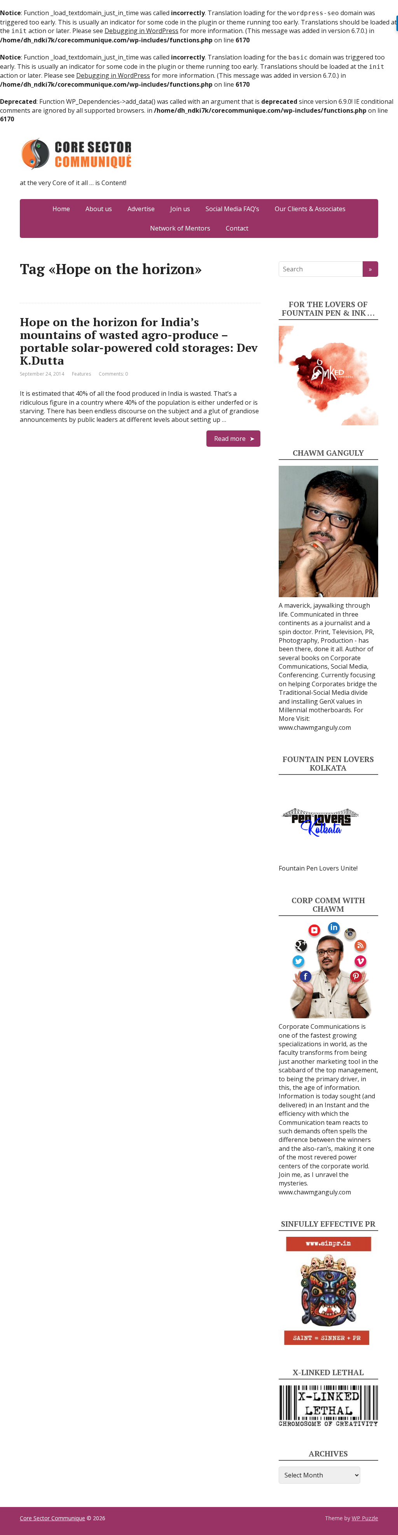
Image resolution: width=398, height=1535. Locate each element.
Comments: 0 (113, 374)
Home (61, 209)
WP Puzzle (365, 1518)
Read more (230, 438)
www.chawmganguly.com (315, 727)
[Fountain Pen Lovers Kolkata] (320, 821)
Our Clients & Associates (310, 209)
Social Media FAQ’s (232, 209)
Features (81, 374)
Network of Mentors (180, 228)
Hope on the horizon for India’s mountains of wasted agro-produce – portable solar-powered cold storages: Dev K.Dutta (139, 341)
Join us (180, 209)
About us (99, 209)
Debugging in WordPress (141, 30)
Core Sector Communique (52, 1518)
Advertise (141, 209)
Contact (237, 228)
